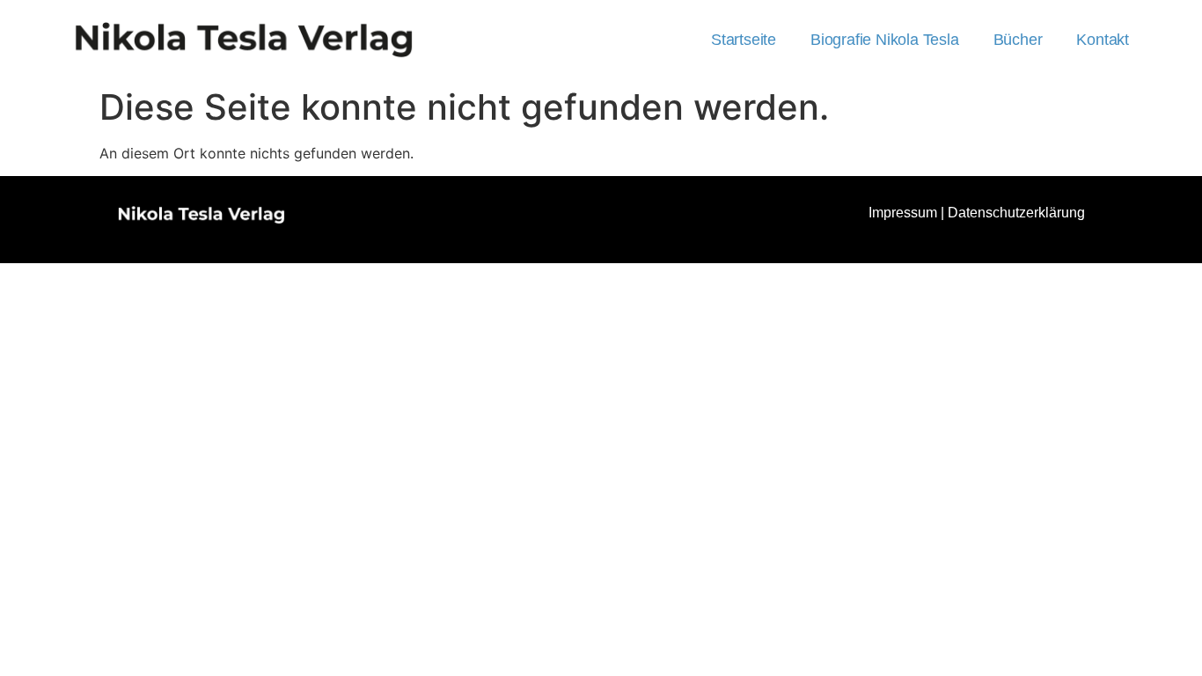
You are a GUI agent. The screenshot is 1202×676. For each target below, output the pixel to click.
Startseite (743, 39)
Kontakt (1102, 39)
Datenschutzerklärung (1016, 212)
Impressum (903, 212)
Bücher (1018, 39)
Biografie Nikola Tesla (884, 39)
